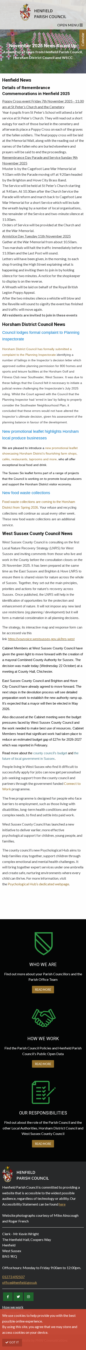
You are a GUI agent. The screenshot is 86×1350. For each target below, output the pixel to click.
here (62, 1204)
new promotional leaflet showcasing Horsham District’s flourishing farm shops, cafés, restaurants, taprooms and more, (40, 453)
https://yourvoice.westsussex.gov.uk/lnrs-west (41, 639)
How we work (12, 1307)
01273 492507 (13, 1277)
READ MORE (43, 989)
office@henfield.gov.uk (19, 1282)
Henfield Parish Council (43, 12)
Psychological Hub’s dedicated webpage (38, 884)
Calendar (82, 39)
